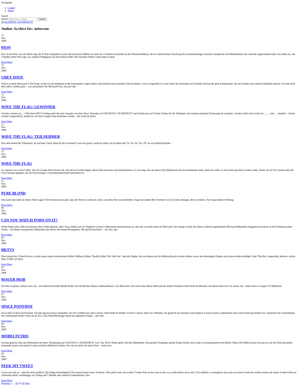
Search (4, 19)
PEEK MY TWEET (17, 366)
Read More (6, 62)
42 (16, 383)
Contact (11, 8)
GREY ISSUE (12, 77)
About (10, 10)
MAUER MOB (13, 279)
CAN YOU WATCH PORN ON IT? (29, 220)
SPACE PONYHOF (17, 306)
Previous (5, 383)
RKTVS (7, 250)
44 (23, 383)
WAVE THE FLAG (16, 163)
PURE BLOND (13, 193)
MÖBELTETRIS (14, 336)
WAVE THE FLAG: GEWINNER (28, 107)
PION (6, 47)
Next (27, 383)
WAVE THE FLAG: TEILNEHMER (30, 136)
